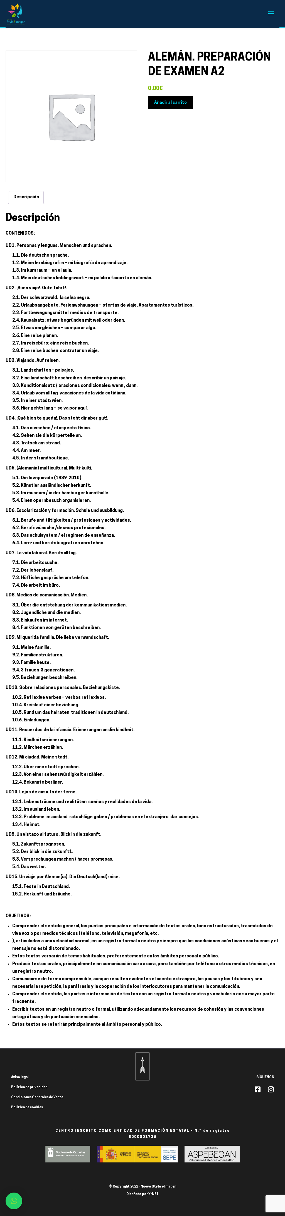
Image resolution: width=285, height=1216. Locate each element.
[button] (14, 1201)
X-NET (153, 1194)
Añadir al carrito (170, 103)
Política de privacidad (29, 1087)
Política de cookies (27, 1107)
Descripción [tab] (26, 197)
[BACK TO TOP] (142, 1066)
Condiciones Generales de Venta (37, 1097)
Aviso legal (20, 1077)
